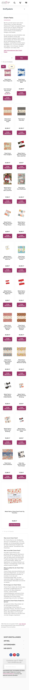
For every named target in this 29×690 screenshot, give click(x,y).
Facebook (10, 654)
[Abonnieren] (22, 666)
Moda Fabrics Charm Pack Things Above (21, 223)
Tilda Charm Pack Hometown (7, 463)
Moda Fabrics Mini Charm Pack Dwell (21, 430)
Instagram (17, 654)
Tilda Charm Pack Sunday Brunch (21, 258)
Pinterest (14, 654)
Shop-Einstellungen (12, 637)
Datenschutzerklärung (8, 673)
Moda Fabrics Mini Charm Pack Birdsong (21, 396)
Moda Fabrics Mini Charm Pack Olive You (7, 258)
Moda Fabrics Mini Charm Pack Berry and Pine (21, 155)
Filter (21, 57)
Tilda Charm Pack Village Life (7, 80)
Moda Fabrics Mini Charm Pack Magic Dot (7, 292)
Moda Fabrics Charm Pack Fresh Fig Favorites (14, 512)
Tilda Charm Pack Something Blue (21, 81)
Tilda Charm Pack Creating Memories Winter (7, 327)
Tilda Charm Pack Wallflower (21, 188)
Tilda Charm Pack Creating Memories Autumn (21, 327)
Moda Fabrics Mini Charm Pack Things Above (7, 223)
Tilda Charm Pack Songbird (8, 154)
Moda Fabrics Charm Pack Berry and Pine (8, 189)
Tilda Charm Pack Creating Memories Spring (21, 361)
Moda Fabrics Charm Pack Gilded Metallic (8, 396)
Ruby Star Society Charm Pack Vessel (21, 464)
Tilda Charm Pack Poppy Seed (7, 120)
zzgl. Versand (22, 623)
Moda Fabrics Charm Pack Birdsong (7, 430)
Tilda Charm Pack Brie (21, 119)
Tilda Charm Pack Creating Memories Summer (7, 362)
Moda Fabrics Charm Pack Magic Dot (21, 292)
